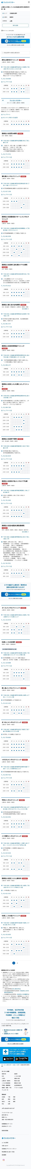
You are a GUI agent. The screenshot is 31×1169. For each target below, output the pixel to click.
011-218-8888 (7, 663)
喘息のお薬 (17, 1080)
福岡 (14, 1101)
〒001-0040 (16, 68)
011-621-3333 (7, 893)
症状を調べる (5, 1115)
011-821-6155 (7, 456)
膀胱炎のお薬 (17, 1083)
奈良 (14, 1099)
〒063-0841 (16, 886)
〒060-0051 (16, 654)
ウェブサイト (6, 82)
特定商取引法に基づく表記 (8, 1152)
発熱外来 (4, 1074)
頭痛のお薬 (17, 1078)
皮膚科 (15, 1074)
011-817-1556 (7, 191)
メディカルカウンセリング (8, 1108)
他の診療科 (24, 309)
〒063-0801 (16, 844)
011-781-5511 (7, 563)
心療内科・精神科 (6, 1080)
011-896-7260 (7, 407)
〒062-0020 (16, 767)
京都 (14, 1097)
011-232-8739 (7, 620)
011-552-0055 (7, 934)
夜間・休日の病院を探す (7, 1119)
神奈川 (3, 1101)
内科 (3, 1076)
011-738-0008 (7, 79)
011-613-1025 (7, 703)
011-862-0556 (7, 236)
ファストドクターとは (7, 1112)
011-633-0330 (7, 853)
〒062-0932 (16, 808)
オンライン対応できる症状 (10, 117)
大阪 (9, 1101)
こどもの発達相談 (6, 1083)
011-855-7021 (7, 775)
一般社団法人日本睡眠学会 (22, 994)
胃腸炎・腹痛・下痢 (6, 1087)
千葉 (9, 1097)
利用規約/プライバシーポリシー (9, 1148)
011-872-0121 (7, 286)
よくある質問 (5, 1142)
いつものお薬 (17, 1076)
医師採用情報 (5, 1130)
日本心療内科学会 (16, 989)
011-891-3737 (7, 324)
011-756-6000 (7, 737)
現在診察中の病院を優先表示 (12, 52)
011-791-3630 (7, 500)
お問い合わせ (5, 1145)
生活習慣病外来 (18, 1085)
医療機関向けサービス (7, 1124)
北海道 (14, 1064)
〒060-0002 (16, 616)
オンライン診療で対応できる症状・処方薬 (15, 45)
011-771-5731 (7, 154)
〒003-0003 (16, 184)
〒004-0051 (16, 356)
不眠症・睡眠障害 (6, 1085)
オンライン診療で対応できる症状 (15, 598)
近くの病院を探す (7, 1064)
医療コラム (4, 1117)
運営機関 (4, 1155)
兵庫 (9, 1104)
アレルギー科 (5, 1090)
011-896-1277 (7, 365)
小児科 (3, 1078)
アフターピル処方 (18, 1087)
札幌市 (18, 1064)
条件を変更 (15, 25)
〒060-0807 (16, 730)
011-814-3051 (7, 817)
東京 (3, 1099)
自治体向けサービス (6, 1126)
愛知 (9, 1099)
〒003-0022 (16, 229)
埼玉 (3, 1104)
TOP (2, 1064)
